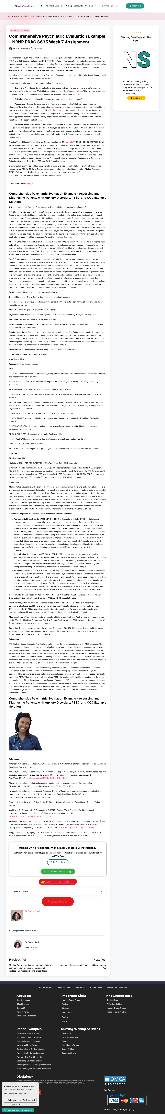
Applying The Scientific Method (30, 1057)
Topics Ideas (112, 1000)
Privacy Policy (95, 988)
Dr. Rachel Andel (32, 942)
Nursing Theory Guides (116, 1008)
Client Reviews (63, 988)
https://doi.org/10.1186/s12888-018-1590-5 (48, 778)
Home (8, 16)
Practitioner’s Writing (70, 1045)
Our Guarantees (45, 988)
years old (69, 142)
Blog (15, 16)
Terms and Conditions (117, 988)
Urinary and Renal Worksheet (29, 1045)
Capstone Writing (69, 1053)
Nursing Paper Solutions (117, 1012)
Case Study (66, 1033)
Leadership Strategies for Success (32, 1061)
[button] (57, 891)
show (30, 183)
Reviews (105, 6)
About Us (89, 6)
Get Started (136, 98)
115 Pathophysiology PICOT (29, 1037)
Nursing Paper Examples (52, 6)
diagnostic (56, 110)
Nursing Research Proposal (28, 1041)
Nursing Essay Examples (31, 16)
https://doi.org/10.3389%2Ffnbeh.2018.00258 (30, 816)
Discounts (78, 6)
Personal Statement (70, 1037)
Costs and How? (20, 891)
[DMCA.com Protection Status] (115, 1081)
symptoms (78, 91)
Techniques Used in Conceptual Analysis (34, 1065)
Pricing (69, 6)
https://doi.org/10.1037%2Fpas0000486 (76, 827)
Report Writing (68, 1049)
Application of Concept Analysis (30, 1053)
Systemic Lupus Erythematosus (30, 1049)
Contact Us (80, 988)
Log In (114, 6)
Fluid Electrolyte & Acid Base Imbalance (34, 1069)
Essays (65, 1041)
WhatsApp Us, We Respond (21, 1100)
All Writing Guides (114, 1004)
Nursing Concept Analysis (28, 1033)
